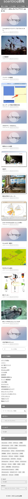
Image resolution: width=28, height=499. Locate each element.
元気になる (5, 474)
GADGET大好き (20, 450)
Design (4, 464)
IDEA (17, 461)
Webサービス (14, 472)
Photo (11, 456)
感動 (16, 445)
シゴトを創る (12, 6)
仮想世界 (3, 374)
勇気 (17, 469)
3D (12, 445)
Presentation (6, 450)
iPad (9, 453)
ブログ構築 (4, 382)
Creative (5, 456)
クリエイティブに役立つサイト (8, 394)
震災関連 (9, 466)
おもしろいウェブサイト (7, 391)
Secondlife (23, 445)
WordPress (16, 466)
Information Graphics (8, 469)
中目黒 (17, 474)
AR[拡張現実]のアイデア (7, 389)
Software (23, 461)
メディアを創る (21, 6)
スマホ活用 (4, 372)
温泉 (19, 464)
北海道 (22, 456)
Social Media (6, 458)
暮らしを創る (4, 6)
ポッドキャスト (5, 384)
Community (6, 472)
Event (12, 461)
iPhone (16, 442)
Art (3, 466)
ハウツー (3, 362)
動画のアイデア (5, 401)
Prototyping (6, 445)
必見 (24, 464)
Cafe (10, 464)
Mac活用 (3, 367)
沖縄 (22, 453)
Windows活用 (5, 370)
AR (20, 472)
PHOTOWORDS (13, 448)
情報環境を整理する (6, 377)
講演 (15, 464)
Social (11, 474)
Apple (19, 458)
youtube (5, 442)
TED (11, 442)
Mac (13, 450)
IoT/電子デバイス (6, 365)
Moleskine (5, 461)
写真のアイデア (5, 398)
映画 (21, 442)
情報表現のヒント (5, 386)
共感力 (16, 456)
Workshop (15, 453)
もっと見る (14, 349)
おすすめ (14, 458)
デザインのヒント (5, 396)
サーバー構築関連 (6, 379)
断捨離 (4, 453)
